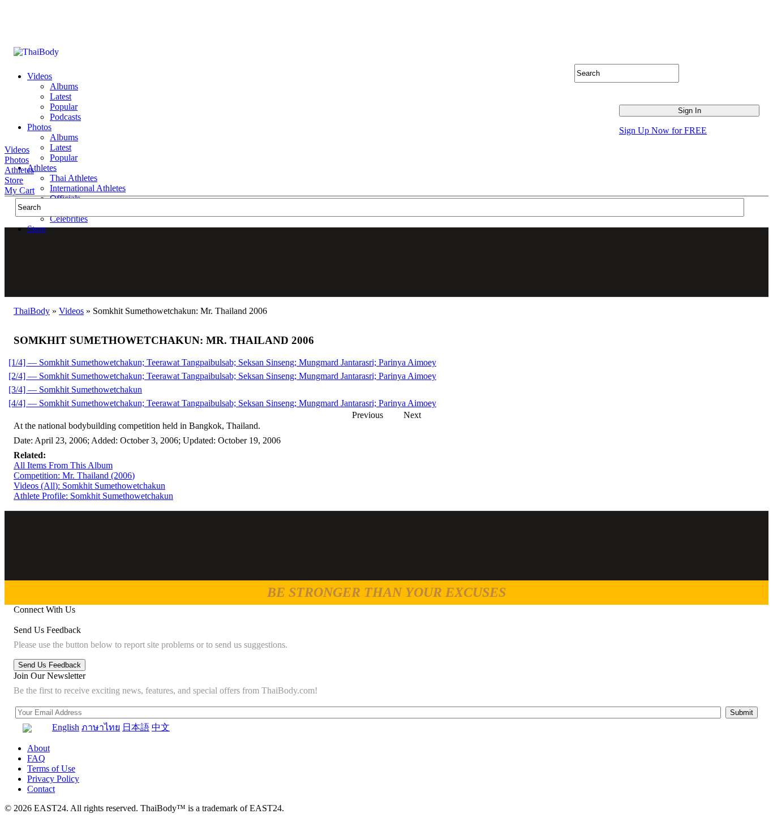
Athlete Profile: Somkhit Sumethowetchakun (93, 496)
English (65, 727)
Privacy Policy (53, 778)
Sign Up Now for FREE (663, 130)
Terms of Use (51, 768)
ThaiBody (32, 311)
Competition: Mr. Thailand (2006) (74, 475)
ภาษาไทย (100, 727)
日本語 (135, 727)
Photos (17, 160)
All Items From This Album (63, 465)
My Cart (20, 190)
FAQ (36, 758)
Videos (17, 149)
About (38, 748)
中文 (161, 727)
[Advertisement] (387, 261)
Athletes (19, 170)
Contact (41, 789)
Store (14, 180)
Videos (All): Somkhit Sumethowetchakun (89, 485)
